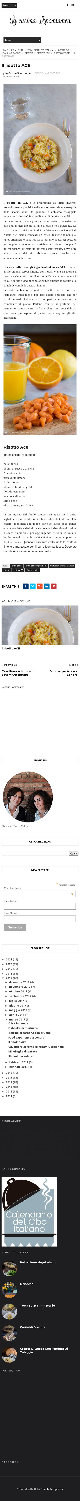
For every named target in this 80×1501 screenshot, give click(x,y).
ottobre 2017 (18, 991)
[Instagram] (72, 5)
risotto (29, 53)
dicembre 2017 (19, 982)
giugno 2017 (17, 1005)
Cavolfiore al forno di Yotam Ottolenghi (36, 1047)
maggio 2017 (18, 1010)
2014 (9, 1082)
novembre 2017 (19, 987)
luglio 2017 (16, 1001)
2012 (9, 1091)
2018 (9, 973)
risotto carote (62, 53)
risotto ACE (43, 53)
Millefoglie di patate (22, 1051)
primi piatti (17, 50)
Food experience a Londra (26, 1037)
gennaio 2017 (18, 1067)
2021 (9, 959)
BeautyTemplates (52, 1489)
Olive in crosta (18, 1023)
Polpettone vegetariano (38, 1262)
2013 (9, 1087)
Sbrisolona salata (20, 1056)
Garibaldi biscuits (32, 1327)
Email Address (38, 888)
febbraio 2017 (18, 1062)
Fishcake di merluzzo (23, 1028)
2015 (9, 1077)
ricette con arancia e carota (62, 565)
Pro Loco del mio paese (46, 239)
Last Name (10, 913)
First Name (10, 901)
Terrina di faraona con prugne (29, 1033)
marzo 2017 (17, 1019)
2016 (9, 1073)
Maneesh (26, 1284)
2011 (9, 1096)
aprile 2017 (16, 1015)
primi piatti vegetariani (40, 50)
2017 (9, 978)
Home (5, 50)
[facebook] (67, 5)
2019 (9, 969)
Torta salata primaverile (37, 1305)
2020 (9, 964)
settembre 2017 (20, 996)
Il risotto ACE (11, 648)
